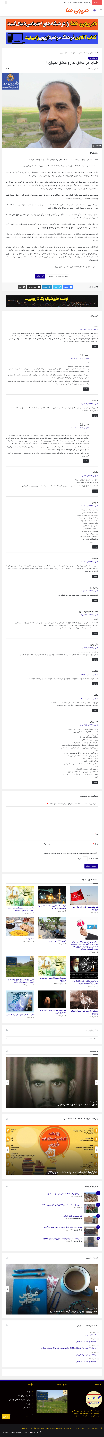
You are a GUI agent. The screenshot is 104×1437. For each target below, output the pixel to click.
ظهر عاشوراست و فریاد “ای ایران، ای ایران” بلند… (85, 908)
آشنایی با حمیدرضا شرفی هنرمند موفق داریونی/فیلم (73, 1311)
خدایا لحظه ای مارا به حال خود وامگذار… (20, 1014)
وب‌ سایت (47, 843)
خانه (95, 52)
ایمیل (95, 843)
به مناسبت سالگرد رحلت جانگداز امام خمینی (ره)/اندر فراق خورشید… (85, 982)
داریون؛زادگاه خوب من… (57, 940)
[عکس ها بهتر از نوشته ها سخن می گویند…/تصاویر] (91, 1197)
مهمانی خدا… (29, 938)
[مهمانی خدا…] (20, 926)
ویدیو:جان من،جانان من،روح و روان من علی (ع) (52, 979)
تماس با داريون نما (24, 1395)
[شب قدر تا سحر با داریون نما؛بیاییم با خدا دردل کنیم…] (52, 999)
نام (96, 834)
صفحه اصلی (27, 1407)
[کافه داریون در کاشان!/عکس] (91, 1219)
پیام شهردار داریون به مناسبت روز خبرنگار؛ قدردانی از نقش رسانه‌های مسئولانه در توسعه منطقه (60, 2)
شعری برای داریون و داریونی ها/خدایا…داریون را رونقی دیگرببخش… (20, 981)
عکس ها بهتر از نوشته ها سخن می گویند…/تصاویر (64, 1193)
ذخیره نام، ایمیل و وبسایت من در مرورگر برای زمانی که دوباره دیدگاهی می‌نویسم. (70, 853)
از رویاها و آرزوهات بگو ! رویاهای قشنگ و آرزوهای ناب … (84, 1012)
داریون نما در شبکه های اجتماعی (20, 1399)
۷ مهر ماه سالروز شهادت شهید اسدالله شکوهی (76, 1105)
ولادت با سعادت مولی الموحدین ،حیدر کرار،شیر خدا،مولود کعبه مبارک (21, 909)
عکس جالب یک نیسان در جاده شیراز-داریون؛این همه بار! (62, 1238)
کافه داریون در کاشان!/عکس (72, 1216)
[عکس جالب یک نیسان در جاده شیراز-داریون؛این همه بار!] (91, 1242)
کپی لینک (40, 276)
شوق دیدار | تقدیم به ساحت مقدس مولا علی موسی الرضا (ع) (52, 907)
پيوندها (28, 1391)
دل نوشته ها (88, 52)
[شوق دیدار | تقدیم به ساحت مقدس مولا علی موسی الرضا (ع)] (52, 895)
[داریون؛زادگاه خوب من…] (52, 928)
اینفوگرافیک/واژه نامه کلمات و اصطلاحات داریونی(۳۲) (72, 1172)
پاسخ (95, 346)
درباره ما (28, 1403)
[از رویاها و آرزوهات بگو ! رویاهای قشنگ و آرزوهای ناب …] (84, 999)
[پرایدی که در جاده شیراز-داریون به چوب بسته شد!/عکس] (91, 1231)
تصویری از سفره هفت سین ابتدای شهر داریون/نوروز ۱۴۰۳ (62, 1204)
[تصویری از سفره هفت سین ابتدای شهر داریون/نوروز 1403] (91, 1208)
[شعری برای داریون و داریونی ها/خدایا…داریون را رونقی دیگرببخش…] (20, 966)
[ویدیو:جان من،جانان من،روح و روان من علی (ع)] (52, 966)
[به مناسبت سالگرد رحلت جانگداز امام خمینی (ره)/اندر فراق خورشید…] (84, 967)
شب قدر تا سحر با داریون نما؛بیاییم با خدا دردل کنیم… (53, 1011)
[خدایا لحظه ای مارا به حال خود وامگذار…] (20, 1001)
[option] (52, 1082)
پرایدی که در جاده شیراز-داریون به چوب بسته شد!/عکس (62, 1227)
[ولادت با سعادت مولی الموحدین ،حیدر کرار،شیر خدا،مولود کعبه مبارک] (20, 896)
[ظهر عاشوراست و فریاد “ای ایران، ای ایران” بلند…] (84, 895)
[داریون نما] (77, 10)
